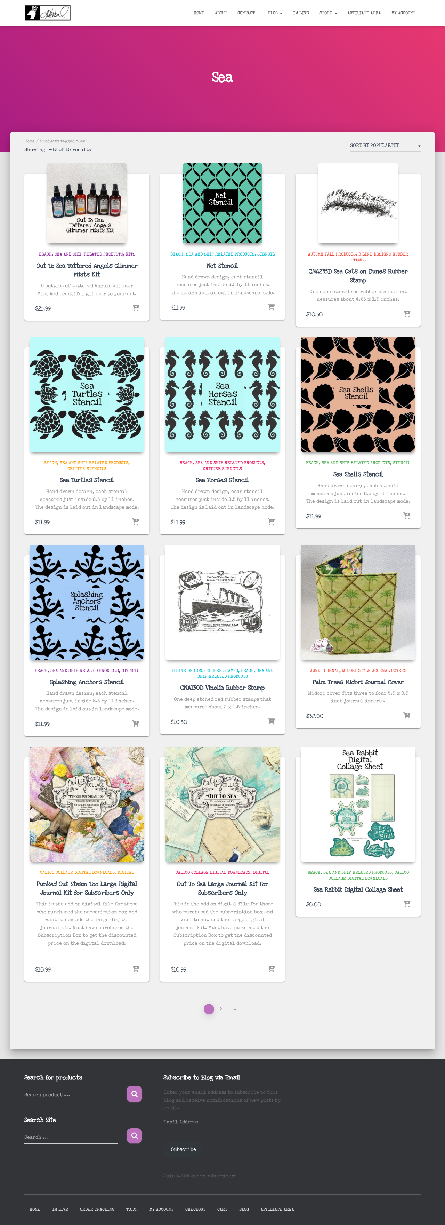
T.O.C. (132, 1210)
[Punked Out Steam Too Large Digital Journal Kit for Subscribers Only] (87, 804)
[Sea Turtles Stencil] (87, 394)
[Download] (406, 904)
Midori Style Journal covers (374, 671)
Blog (273, 13)
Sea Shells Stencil (358, 474)
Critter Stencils (86, 469)
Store (326, 13)
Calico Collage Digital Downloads (77, 873)
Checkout (195, 1210)
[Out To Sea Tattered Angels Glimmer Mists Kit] (87, 203)
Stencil (266, 255)
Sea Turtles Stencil (87, 480)
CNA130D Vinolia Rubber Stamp (222, 688)
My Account (403, 13)
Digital (126, 873)
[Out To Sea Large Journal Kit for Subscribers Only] (222, 804)
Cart (222, 1210)
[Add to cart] (135, 308)
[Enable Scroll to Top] (431, 1211)
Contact (246, 13)
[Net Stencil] (222, 203)
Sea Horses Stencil (222, 480)
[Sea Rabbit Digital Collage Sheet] (358, 804)
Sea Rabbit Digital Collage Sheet (358, 890)
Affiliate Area (364, 13)
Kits (130, 255)
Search (134, 1094)
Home (199, 13)
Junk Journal (324, 671)
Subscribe (183, 1149)
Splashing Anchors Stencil (87, 682)
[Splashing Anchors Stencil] (87, 602)
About (221, 13)
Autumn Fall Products (332, 255)
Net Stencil (222, 266)
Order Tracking (97, 1210)
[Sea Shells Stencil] (358, 394)
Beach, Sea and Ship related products (81, 255)
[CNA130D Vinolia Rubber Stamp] (222, 602)
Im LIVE (301, 13)
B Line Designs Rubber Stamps (205, 671)
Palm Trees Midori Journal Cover (358, 682)
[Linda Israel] (48, 13)
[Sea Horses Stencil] (222, 394)
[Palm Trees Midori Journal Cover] (358, 602)
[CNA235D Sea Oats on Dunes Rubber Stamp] (358, 203)
